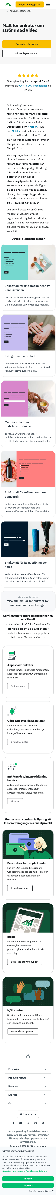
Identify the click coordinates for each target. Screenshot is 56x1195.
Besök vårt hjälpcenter (22, 1031)
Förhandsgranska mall (26, 53)
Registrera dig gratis (29, 4)
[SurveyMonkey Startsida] (8, 4)
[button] (28, 1069)
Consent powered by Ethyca (39, 1191)
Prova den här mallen (27, 44)
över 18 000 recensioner (32, 85)
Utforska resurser (20, 888)
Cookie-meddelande (36, 1171)
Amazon (32, 126)
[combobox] (28, 1114)
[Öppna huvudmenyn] (48, 4)
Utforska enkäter (19, 741)
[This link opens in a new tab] (13, 1123)
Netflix (16, 131)
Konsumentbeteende (21, 10)
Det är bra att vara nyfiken (24, 961)
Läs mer (15, 801)
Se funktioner (18, 686)
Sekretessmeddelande (13, 1171)
